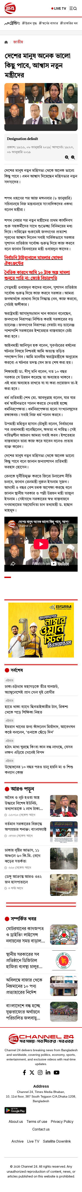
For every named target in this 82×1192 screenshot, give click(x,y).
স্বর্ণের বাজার (50, 23)
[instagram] (40, 1073)
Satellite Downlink (57, 1141)
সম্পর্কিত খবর (23, 919)
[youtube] (56, 1073)
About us (16, 1121)
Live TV (33, 1141)
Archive (17, 1141)
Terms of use (36, 1121)
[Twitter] (32, 1073)
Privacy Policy (62, 1121)
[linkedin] (48, 1073)
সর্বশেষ (16, 670)
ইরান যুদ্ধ (31, 23)
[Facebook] (24, 1073)
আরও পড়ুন (22, 789)
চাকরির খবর (71, 23)
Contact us (41, 1129)
